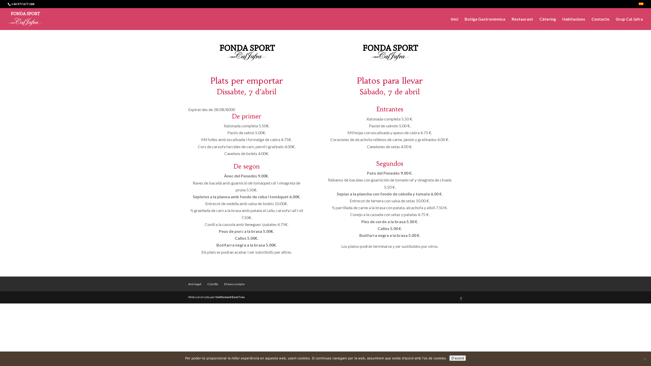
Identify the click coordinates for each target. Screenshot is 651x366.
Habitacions (573, 19)
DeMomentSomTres (230, 297)
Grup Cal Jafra (629, 19)
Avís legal (194, 284)
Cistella (212, 284)
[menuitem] (641, 5)
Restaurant (522, 19)
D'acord (457, 358)
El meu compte (234, 284)
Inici (454, 19)
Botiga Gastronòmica (485, 19)
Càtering (547, 19)
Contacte (600, 19)
